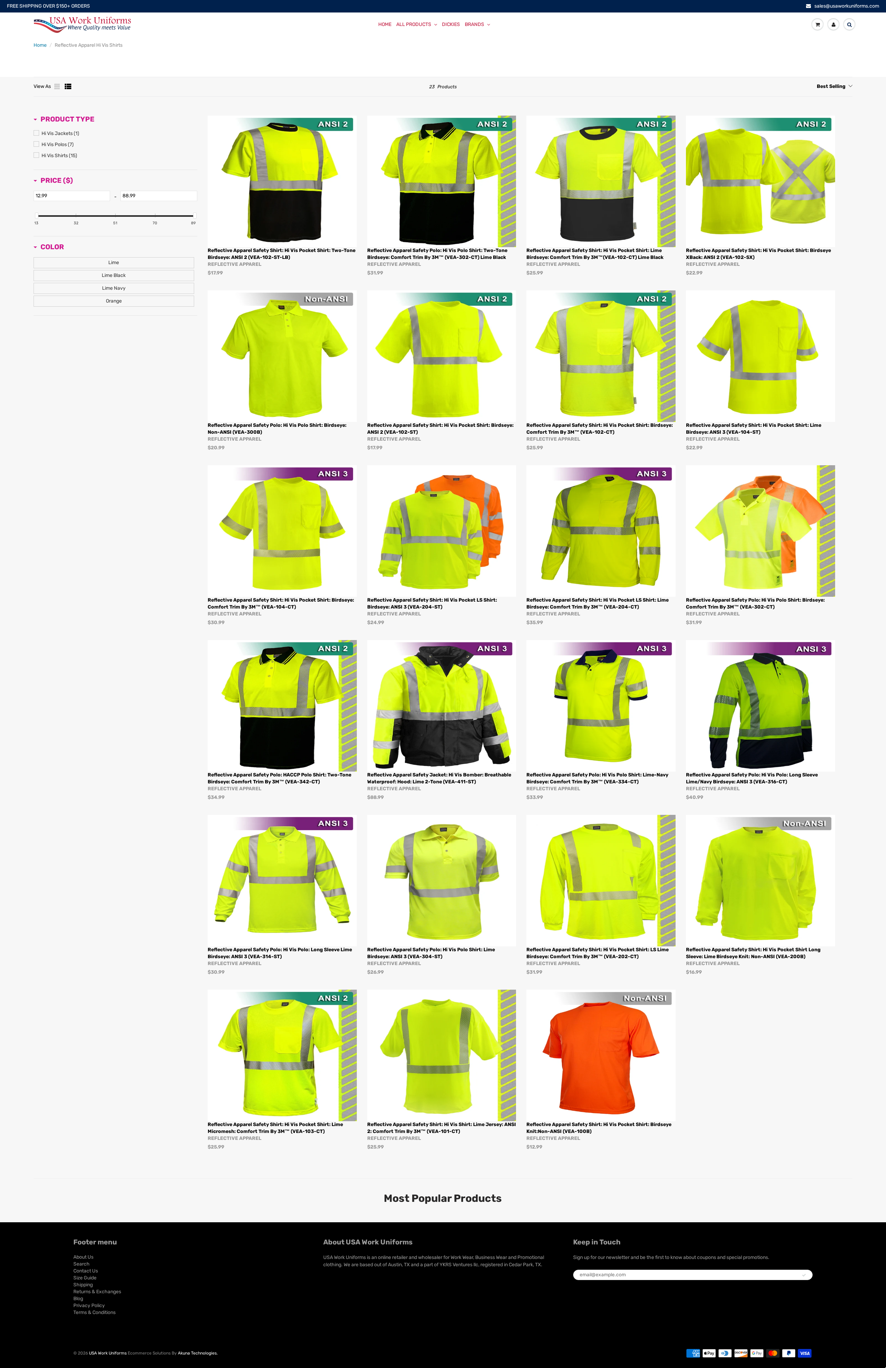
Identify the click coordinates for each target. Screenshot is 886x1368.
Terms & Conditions (94, 1312)
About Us (83, 1257)
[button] (64, 119)
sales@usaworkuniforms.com (846, 6)
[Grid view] (57, 86)
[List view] (68, 86)
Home (40, 45)
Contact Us (85, 1271)
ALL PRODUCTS (413, 24)
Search (81, 1264)
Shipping (83, 1285)
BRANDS (474, 24)
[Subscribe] (804, 1275)
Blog (78, 1299)
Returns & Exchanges (97, 1292)
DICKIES (451, 24)
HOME (384, 24)
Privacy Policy (89, 1305)
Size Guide (85, 1278)
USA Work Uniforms (108, 1353)
